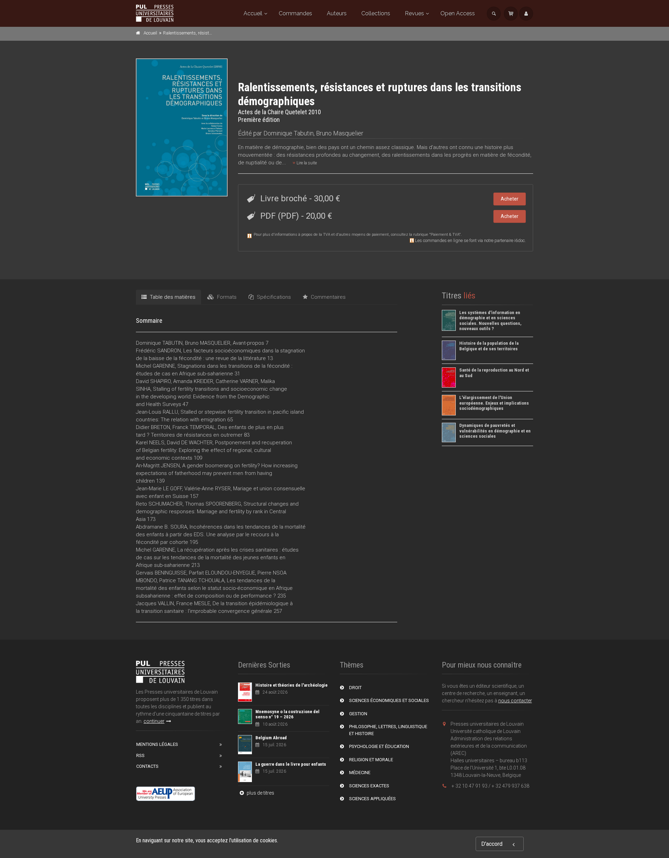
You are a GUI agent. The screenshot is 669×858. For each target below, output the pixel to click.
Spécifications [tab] (273, 297)
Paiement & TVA (445, 234)
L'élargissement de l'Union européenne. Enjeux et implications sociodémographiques (494, 403)
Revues (414, 13)
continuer (154, 721)
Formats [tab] (226, 297)
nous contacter (515, 700)
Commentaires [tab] (327, 297)
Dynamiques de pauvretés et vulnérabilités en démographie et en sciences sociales (495, 431)
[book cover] (182, 127)
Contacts (147, 766)
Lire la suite (306, 163)
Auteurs (337, 13)
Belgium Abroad (271, 737)
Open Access (457, 13)
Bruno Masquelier (339, 133)
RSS (140, 755)
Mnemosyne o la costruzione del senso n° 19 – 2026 (287, 714)
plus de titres (260, 793)
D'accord (491, 844)
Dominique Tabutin (288, 133)
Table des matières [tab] (171, 297)
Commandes (295, 13)
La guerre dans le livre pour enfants (290, 764)
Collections (375, 13)
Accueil (253, 13)
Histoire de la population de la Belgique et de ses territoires (488, 346)
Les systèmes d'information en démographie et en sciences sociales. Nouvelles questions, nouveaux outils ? (490, 321)
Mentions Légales (157, 744)
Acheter (509, 199)
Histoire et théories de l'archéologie (291, 685)
